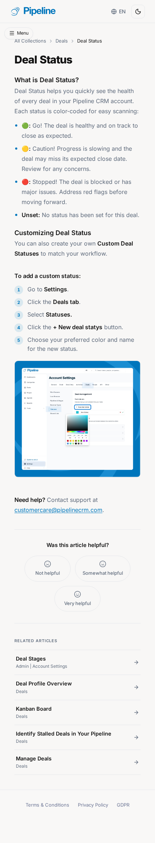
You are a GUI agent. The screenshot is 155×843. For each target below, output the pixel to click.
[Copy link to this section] (8, 274)
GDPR (123, 805)
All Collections (30, 41)
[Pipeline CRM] (33, 11)
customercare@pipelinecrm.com (58, 509)
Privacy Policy (93, 805)
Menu (22, 33)
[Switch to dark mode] (138, 11)
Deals (62, 41)
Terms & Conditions (47, 805)
